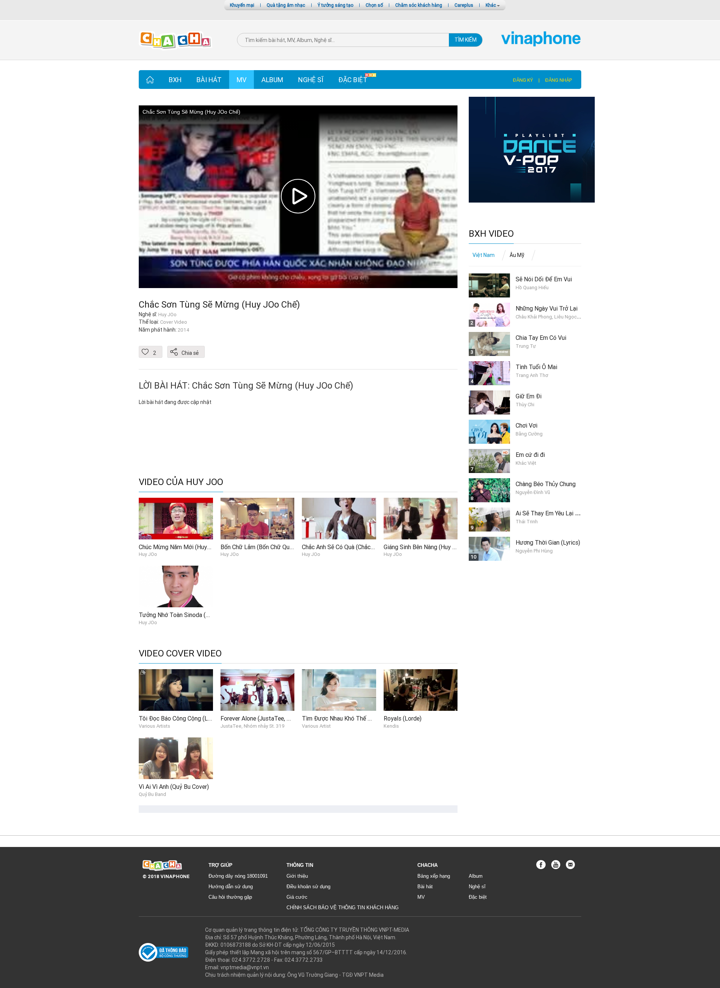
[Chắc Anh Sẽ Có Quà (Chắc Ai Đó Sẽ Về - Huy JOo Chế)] (339, 518)
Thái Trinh (527, 521)
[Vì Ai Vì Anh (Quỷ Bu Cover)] (176, 757)
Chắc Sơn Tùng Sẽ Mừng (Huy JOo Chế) (219, 304)
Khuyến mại (242, 5)
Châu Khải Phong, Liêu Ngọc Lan (551, 317)
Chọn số (374, 5)
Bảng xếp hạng (433, 876)
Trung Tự (526, 346)
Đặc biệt (353, 79)
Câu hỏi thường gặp (230, 897)
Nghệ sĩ (310, 79)
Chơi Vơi (526, 425)
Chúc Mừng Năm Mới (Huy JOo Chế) (185, 547)
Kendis (391, 726)
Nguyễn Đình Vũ (533, 492)
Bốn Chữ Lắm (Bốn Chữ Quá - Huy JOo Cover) (279, 547)
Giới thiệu (297, 876)
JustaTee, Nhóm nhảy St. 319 (252, 726)
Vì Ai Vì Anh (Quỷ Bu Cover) (174, 786)
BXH (175, 79)
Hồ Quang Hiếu (532, 287)
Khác (491, 5)
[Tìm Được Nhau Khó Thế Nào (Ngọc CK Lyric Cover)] (339, 689)
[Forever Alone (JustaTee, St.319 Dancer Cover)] (257, 689)
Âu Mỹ (517, 255)
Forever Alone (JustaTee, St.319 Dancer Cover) (281, 718)
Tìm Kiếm (465, 39)
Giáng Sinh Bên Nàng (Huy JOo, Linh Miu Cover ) (445, 547)
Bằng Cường (529, 434)
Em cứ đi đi (530, 454)
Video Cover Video (180, 654)
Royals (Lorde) (403, 718)
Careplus (463, 5)
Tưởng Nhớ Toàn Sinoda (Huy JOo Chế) (190, 615)
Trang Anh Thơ (532, 375)
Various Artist (316, 726)
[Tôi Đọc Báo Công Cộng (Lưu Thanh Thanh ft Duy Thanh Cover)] (176, 689)
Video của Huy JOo (181, 482)
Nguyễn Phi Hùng (534, 551)
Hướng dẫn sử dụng (230, 886)
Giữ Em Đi (529, 396)
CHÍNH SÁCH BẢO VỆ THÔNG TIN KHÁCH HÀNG (342, 907)
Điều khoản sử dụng (308, 886)
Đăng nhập (558, 80)
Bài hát (209, 79)
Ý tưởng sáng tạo (335, 5)
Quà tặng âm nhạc (286, 5)
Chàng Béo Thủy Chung (546, 484)
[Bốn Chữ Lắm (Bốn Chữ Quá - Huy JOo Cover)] (257, 518)
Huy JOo (148, 554)
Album (272, 79)
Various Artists (154, 726)
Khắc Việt (526, 463)
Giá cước (297, 897)
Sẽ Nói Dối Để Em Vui (544, 279)
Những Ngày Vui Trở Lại (547, 308)
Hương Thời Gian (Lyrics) (548, 542)
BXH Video (491, 234)
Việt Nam (483, 255)
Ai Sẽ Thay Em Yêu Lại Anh (550, 513)
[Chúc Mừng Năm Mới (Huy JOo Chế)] (176, 518)
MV (241, 79)
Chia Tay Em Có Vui (541, 337)
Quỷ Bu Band (152, 794)
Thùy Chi (525, 404)
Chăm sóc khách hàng (418, 5)
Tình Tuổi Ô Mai (536, 367)
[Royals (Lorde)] (421, 689)
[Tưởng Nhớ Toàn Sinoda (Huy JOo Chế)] (176, 586)
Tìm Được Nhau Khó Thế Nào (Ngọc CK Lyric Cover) (369, 718)
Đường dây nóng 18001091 (238, 876)
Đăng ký (523, 80)
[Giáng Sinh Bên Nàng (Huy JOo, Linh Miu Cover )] (421, 518)
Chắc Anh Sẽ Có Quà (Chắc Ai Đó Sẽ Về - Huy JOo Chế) (372, 547)
